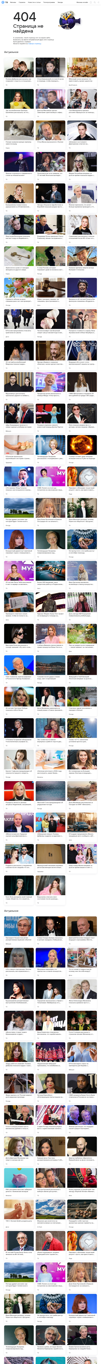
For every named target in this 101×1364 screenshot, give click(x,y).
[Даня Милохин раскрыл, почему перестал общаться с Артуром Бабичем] (82, 513)
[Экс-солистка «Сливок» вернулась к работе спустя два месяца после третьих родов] (50, 733)
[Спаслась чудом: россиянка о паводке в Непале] (82, 701)
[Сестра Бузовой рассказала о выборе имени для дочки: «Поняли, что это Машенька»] (50, 1340)
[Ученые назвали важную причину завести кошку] (19, 135)
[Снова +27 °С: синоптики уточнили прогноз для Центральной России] (82, 733)
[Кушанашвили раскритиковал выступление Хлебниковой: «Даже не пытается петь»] (19, 1151)
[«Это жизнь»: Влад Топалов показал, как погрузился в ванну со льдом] (19, 481)
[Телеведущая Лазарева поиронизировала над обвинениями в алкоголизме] (50, 544)
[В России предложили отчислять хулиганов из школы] (19, 324)
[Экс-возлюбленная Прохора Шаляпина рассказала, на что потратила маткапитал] (19, 104)
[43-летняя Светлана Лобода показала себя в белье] (19, 701)
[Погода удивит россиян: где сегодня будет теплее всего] (19, 513)
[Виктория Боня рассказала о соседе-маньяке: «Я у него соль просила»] (19, 638)
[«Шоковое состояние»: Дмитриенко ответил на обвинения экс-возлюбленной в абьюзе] (82, 135)
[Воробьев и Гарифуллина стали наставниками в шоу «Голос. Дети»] (82, 984)
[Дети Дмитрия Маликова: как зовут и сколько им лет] (19, 1308)
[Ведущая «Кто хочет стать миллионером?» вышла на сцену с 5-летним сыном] (82, 355)
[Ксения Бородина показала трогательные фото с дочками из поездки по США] (50, 921)
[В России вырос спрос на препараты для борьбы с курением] (82, 1214)
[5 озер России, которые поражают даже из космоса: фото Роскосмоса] (50, 261)
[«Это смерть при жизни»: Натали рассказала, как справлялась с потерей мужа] (19, 1120)
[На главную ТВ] (6, 2)
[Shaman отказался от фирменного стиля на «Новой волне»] (19, 166)
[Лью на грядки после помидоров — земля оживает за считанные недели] (82, 638)
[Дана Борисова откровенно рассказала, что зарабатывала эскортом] (50, 1183)
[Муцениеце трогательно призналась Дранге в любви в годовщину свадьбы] (19, 387)
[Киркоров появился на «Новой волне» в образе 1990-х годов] (19, 953)
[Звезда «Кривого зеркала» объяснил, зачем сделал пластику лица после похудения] (50, 355)
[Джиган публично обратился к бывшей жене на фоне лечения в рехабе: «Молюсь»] (82, 1308)
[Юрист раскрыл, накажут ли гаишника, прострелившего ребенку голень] (50, 292)
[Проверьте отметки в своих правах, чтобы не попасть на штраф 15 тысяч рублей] (19, 607)
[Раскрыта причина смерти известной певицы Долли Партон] (50, 418)
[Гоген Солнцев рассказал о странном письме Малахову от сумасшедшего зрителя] (82, 1183)
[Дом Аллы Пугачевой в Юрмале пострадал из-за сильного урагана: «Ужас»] (50, 513)
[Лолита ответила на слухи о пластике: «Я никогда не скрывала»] (19, 921)
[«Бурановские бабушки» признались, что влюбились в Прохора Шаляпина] (50, 1214)
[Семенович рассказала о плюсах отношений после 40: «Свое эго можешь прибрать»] (82, 229)
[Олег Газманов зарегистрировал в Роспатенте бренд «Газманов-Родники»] (19, 670)
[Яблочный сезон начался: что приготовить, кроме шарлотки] (82, 72)
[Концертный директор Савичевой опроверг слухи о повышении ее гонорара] (19, 544)
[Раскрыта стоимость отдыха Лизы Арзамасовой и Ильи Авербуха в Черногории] (82, 324)
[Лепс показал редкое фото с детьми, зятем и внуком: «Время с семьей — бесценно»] (82, 418)
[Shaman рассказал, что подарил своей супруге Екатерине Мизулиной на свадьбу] (82, 1277)
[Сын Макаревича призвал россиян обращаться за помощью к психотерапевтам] (82, 104)
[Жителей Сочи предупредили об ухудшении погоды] (50, 796)
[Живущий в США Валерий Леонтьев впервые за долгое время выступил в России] (82, 670)
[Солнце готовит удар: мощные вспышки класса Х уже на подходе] (82, 450)
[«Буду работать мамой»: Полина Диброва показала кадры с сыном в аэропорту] (19, 1214)
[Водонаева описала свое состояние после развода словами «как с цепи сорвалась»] (50, 890)
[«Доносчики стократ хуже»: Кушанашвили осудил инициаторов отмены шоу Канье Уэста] (19, 1183)
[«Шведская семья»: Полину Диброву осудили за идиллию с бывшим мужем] (50, 827)
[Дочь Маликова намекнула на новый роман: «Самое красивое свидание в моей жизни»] (50, 701)
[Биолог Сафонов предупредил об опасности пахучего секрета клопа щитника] (19, 764)
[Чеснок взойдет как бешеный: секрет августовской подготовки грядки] (50, 324)
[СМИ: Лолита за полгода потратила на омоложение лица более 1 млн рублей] (50, 481)
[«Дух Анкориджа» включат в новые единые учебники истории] (19, 418)
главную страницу (34, 44)
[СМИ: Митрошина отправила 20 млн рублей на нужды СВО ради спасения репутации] (82, 387)
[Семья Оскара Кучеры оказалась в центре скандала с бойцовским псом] (50, 1088)
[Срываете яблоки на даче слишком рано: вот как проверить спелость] (19, 292)
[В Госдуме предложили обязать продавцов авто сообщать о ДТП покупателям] (82, 827)
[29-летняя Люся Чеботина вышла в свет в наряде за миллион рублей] (19, 575)
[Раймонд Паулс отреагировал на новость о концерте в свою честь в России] (82, 953)
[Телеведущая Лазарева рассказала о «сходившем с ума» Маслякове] (50, 450)
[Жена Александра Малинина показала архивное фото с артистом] (82, 1151)
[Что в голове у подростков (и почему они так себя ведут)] (82, 1120)
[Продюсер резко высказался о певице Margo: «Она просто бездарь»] (50, 387)
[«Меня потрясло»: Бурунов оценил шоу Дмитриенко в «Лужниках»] (19, 827)
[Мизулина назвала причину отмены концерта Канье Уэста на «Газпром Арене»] (82, 890)
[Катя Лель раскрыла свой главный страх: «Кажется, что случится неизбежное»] (19, 890)
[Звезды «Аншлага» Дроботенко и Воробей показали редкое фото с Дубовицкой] (50, 198)
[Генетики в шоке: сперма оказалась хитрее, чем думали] (19, 1016)
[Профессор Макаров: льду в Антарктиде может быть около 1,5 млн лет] (50, 1047)
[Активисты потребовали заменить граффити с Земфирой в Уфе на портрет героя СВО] (50, 1016)
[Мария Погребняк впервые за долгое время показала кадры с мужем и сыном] (82, 166)
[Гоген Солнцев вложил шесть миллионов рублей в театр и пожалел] (19, 1277)
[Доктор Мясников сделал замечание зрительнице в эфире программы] (50, 104)
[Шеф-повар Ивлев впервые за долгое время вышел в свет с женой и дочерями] (82, 859)
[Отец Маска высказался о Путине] (50, 135)
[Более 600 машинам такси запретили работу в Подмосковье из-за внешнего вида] (50, 575)
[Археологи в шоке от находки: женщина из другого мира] (19, 261)
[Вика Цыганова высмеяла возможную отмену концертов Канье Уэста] (82, 575)
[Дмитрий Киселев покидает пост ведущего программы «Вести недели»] (82, 1088)
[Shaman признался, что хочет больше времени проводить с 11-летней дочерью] (82, 198)
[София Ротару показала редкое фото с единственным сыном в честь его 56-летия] (50, 1277)
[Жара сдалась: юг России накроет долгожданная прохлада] (19, 1245)
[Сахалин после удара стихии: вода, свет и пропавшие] (50, 670)
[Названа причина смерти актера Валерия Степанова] (82, 261)
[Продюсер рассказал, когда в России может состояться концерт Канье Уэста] (50, 953)
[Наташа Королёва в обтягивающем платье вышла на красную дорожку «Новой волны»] (50, 1245)
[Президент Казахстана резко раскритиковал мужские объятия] (19, 1088)
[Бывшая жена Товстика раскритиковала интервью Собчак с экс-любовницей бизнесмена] (50, 1308)
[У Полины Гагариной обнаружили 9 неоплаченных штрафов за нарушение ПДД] (19, 733)
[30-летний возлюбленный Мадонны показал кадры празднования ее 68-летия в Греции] (19, 355)
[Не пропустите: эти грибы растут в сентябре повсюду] (82, 544)
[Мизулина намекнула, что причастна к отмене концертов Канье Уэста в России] (50, 1120)
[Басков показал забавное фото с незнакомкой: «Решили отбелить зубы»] (19, 1047)
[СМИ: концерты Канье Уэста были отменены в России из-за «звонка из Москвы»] (82, 1245)
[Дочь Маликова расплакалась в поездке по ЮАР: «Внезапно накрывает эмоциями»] (82, 796)
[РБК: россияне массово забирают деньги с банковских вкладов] (19, 1340)
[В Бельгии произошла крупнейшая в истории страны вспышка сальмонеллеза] (19, 450)
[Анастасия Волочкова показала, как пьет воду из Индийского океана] (19, 229)
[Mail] (3, 2)
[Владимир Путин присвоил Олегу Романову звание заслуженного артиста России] (50, 229)
